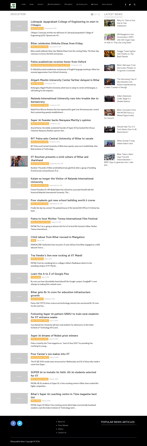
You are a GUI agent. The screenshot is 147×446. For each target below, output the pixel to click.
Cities (38, 222)
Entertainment (54, 4)
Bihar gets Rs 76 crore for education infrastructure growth (60, 294)
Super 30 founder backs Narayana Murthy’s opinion (61, 120)
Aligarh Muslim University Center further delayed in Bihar (65, 80)
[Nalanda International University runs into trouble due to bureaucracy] (19, 102)
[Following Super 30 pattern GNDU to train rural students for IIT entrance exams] (19, 318)
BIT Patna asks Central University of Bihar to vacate (62, 139)
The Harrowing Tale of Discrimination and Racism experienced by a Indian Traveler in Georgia (120, 83)
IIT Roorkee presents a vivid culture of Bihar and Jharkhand (59, 159)
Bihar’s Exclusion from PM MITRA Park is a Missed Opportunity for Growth (120, 114)
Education (39, 28)
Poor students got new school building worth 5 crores (63, 200)
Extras (43, 222)
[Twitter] (19, 423)
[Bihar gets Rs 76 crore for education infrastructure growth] (19, 296)
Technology (82, 4)
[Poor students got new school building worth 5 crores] (19, 204)
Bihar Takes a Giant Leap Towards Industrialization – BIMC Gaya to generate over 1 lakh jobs (118, 160)
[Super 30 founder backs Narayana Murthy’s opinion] (19, 124)
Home (24, 4)
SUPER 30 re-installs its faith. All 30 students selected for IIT (63, 374)
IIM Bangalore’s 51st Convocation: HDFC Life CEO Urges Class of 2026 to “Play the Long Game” (119, 38)
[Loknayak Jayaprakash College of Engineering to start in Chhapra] (19, 26)
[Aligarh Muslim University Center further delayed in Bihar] (19, 84)
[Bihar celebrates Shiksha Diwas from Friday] (19, 47)
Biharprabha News (18, 441)
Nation (40, 4)
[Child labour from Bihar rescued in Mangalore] (19, 241)
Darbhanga (39, 65)
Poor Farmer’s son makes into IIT (50, 354)
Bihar (32, 4)
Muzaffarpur (55, 65)
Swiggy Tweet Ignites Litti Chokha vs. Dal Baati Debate (126, 54)
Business (69, 4)
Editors (60, 429)
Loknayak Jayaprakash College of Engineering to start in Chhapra (64, 23)
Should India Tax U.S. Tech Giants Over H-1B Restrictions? (126, 130)
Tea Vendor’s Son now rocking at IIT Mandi (56, 255)
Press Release (107, 4)
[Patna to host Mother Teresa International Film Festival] (19, 223)
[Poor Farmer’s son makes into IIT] (19, 358)
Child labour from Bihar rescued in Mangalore (58, 237)
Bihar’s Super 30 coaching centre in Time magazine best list (64, 396)
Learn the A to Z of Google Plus (50, 274)
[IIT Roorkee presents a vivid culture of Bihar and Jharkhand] (19, 161)
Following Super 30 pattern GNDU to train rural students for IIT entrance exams (65, 316)
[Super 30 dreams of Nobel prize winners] (19, 340)
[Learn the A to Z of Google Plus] (19, 278)
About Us (61, 422)
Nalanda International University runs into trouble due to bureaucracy (65, 100)
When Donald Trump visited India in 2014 (126, 142)
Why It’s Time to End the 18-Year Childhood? (126, 23)
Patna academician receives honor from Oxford (58, 62)
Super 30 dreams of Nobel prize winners (54, 336)
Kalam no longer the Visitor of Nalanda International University (62, 180)
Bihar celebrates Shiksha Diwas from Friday (57, 43)
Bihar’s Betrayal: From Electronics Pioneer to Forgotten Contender (126, 68)
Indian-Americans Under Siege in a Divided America (124, 99)
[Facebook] (13, 423)
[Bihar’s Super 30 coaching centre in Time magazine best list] (19, 398)
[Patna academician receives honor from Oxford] (19, 66)
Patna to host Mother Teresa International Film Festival (64, 219)
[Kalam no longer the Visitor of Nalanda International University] (19, 183)
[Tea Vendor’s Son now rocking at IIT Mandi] (19, 259)
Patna (45, 47)
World (95, 4)
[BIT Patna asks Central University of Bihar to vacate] (19, 142)
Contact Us (62, 432)
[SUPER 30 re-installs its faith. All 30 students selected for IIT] (19, 376)
